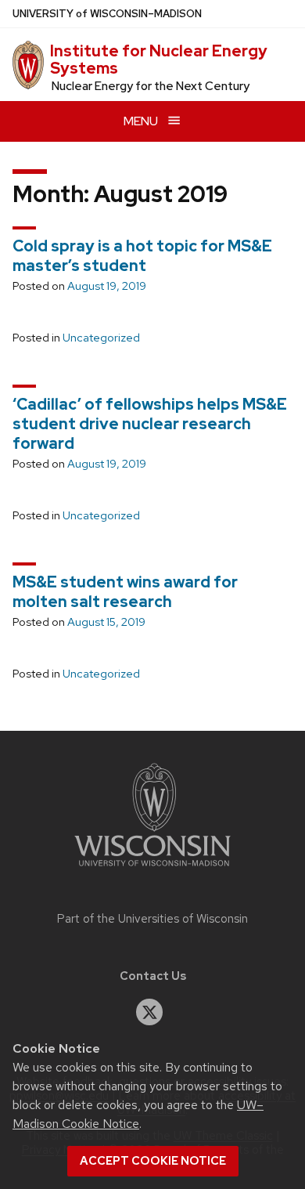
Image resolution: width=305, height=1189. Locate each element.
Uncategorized (101, 337)
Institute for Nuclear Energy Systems (158, 59)
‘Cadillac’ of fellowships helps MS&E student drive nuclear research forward (150, 424)
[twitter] (149, 1012)
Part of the (152, 919)
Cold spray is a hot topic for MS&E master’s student (142, 256)
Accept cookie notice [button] (153, 1161)
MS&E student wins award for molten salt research (125, 592)
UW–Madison (107, 13)
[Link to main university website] (152, 869)
